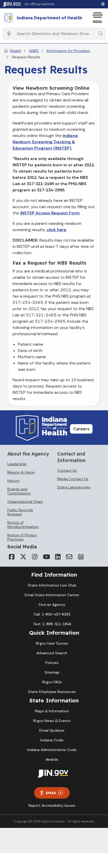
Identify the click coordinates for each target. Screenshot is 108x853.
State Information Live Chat (52, 585)
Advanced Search (51, 653)
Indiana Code (51, 740)
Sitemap (52, 672)
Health (15, 50)
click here (56, 229)
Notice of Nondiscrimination (23, 524)
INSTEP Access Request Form (50, 213)
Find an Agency (52, 604)
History (13, 480)
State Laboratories (73, 487)
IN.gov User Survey (52, 643)
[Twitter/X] (23, 557)
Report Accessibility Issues (52, 805)
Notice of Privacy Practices (22, 537)
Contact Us (67, 470)
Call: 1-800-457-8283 (52, 614)
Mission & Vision (21, 472)
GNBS (34, 50)
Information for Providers (68, 50)
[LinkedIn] (57, 557)
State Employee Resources (52, 691)
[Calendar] (81, 557)
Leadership (17, 464)
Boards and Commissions (19, 491)
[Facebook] (11, 557)
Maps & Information (52, 711)
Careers (81, 428)
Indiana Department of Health (49, 18)
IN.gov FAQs (52, 682)
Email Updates (51, 730)
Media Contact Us (72, 478)
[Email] (69, 557)
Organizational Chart (25, 501)
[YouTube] (46, 557)
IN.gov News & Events (52, 720)
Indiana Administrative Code (52, 749)
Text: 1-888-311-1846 (52, 624)
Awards (52, 759)
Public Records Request (20, 512)
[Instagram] (34, 557)
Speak (51, 793)
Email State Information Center (52, 595)
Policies (51, 662)
